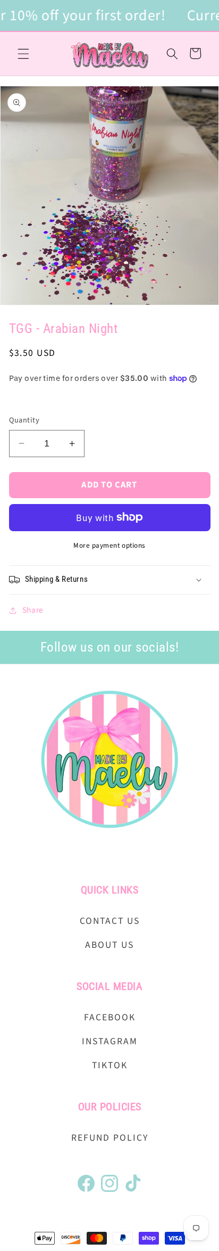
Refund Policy (109, 1137)
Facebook (110, 1017)
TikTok (110, 1065)
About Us (109, 945)
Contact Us (110, 921)
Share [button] (33, 610)
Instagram (110, 1041)
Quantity (24, 420)
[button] (23, 53)
